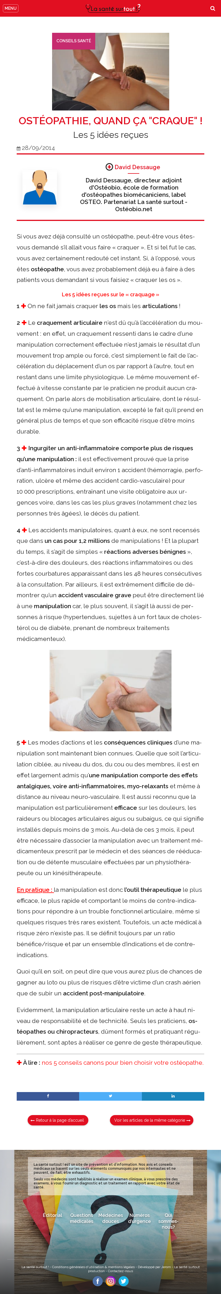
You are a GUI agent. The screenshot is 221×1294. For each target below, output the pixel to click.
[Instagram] (111, 1284)
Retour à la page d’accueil (60, 1120)
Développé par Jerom (155, 1267)
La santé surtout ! (36, 1267)
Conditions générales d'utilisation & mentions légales (94, 1267)
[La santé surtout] (113, 8)
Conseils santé (73, 41)
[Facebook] (98, 1284)
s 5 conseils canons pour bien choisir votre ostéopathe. (126, 1062)
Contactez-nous (120, 1271)
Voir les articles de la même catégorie (149, 1120)
